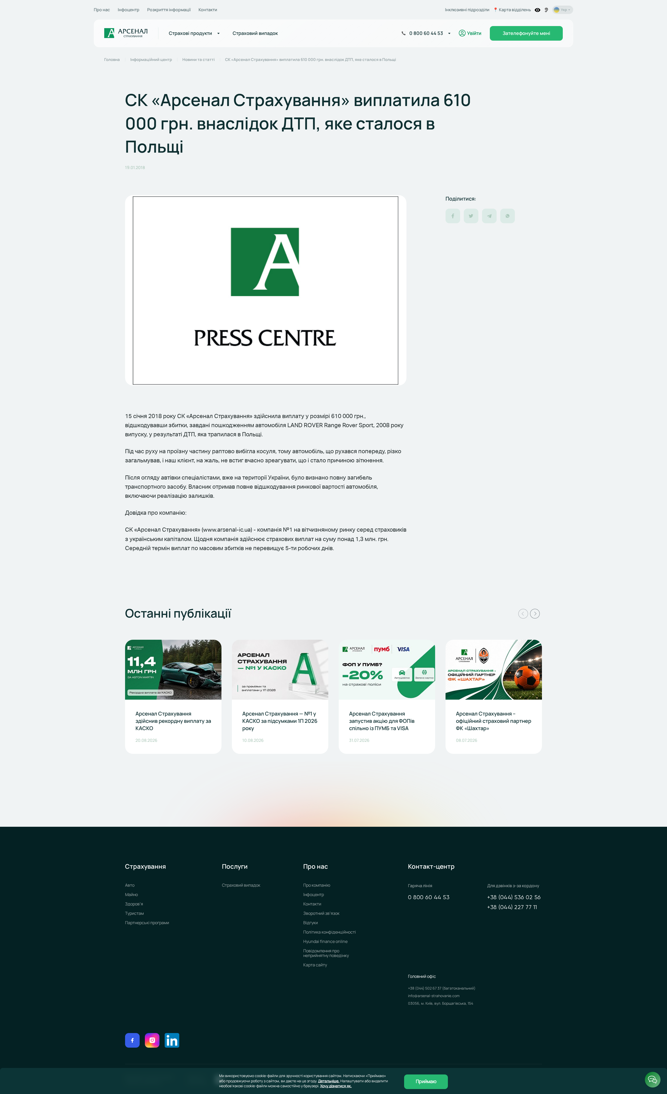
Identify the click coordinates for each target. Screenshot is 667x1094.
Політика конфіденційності (329, 932)
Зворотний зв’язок (321, 913)
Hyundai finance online (325, 941)
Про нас (102, 10)
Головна (112, 59)
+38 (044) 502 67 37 (425, 988)
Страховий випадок (241, 885)
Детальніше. (328, 1080)
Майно (131, 894)
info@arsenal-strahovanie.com (434, 995)
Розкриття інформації (169, 10)
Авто (129, 885)
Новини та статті (198, 59)
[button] (523, 614)
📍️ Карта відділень (512, 10)
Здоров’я (134, 904)
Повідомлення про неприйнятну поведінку (326, 953)
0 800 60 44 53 (428, 897)
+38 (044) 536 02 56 (514, 897)
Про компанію (316, 885)
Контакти (208, 10)
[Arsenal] (126, 33)
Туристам (134, 913)
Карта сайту (315, 964)
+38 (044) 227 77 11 (512, 907)
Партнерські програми (147, 922)
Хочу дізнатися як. (336, 1085)
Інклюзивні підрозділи (467, 10)
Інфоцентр (128, 10)
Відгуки (310, 922)
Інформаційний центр (151, 59)
